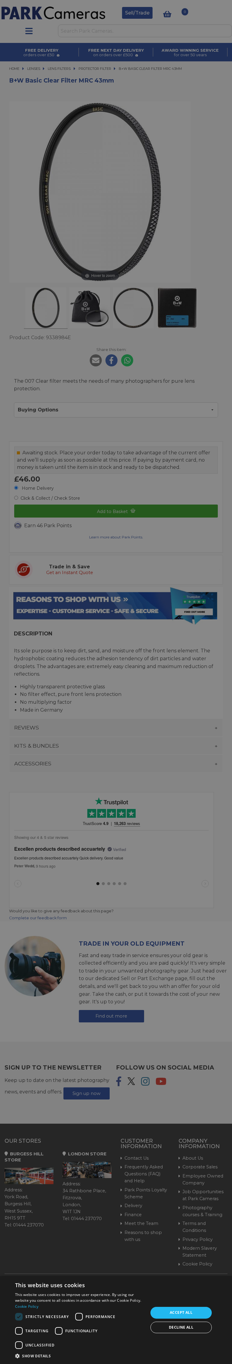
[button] (79, 1355)
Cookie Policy (26, 1306)
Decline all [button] (181, 1327)
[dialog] (116, 1320)
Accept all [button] (181, 1312)
